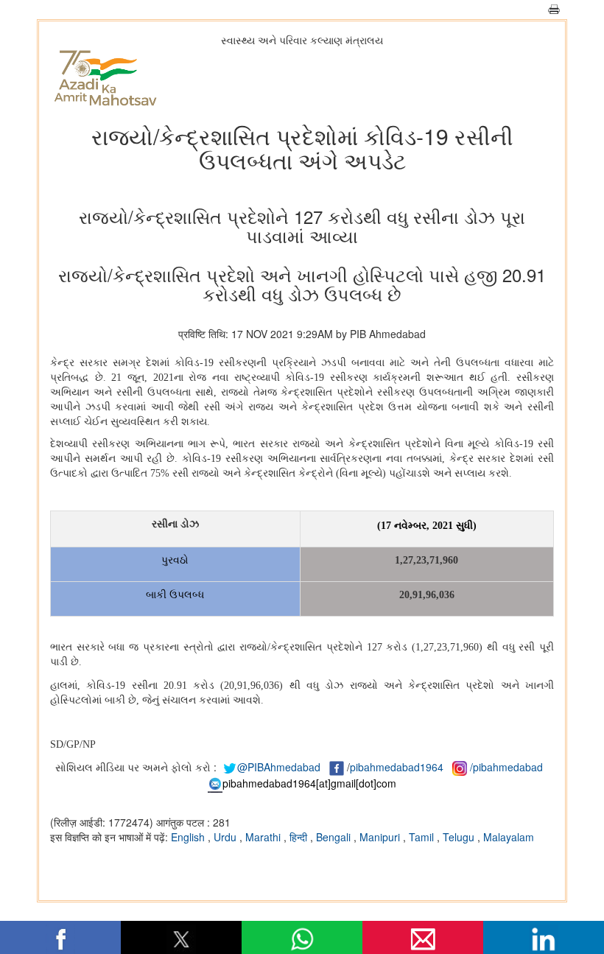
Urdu (226, 837)
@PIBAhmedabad (278, 767)
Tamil (423, 837)
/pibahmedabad (506, 767)
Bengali (335, 837)
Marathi (264, 837)
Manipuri (381, 837)
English (189, 837)
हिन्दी (299, 837)
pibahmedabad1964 (396, 767)
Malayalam (508, 837)
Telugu (460, 837)
